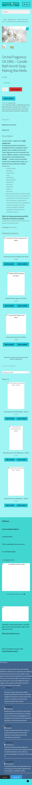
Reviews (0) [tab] (5, 130)
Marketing (9, 707)
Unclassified (9, 762)
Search (16, 782)
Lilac (19, 107)
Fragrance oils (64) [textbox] (15, 372)
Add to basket (15, 89)
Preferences (9, 742)
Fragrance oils (12, 19)
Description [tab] (5, 119)
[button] (27, 28)
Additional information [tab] (9, 125)
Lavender (15, 107)
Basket (24, 780)
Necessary (9, 687)
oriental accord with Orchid (13, 109)
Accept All (16, 777)
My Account (5, 782)
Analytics (8, 726)
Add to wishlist (8, 98)
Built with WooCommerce (10, 651)
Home (5, 19)
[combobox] (16, 372)
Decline (5, 777)
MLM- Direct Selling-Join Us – (11, 633)
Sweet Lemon (24, 111)
